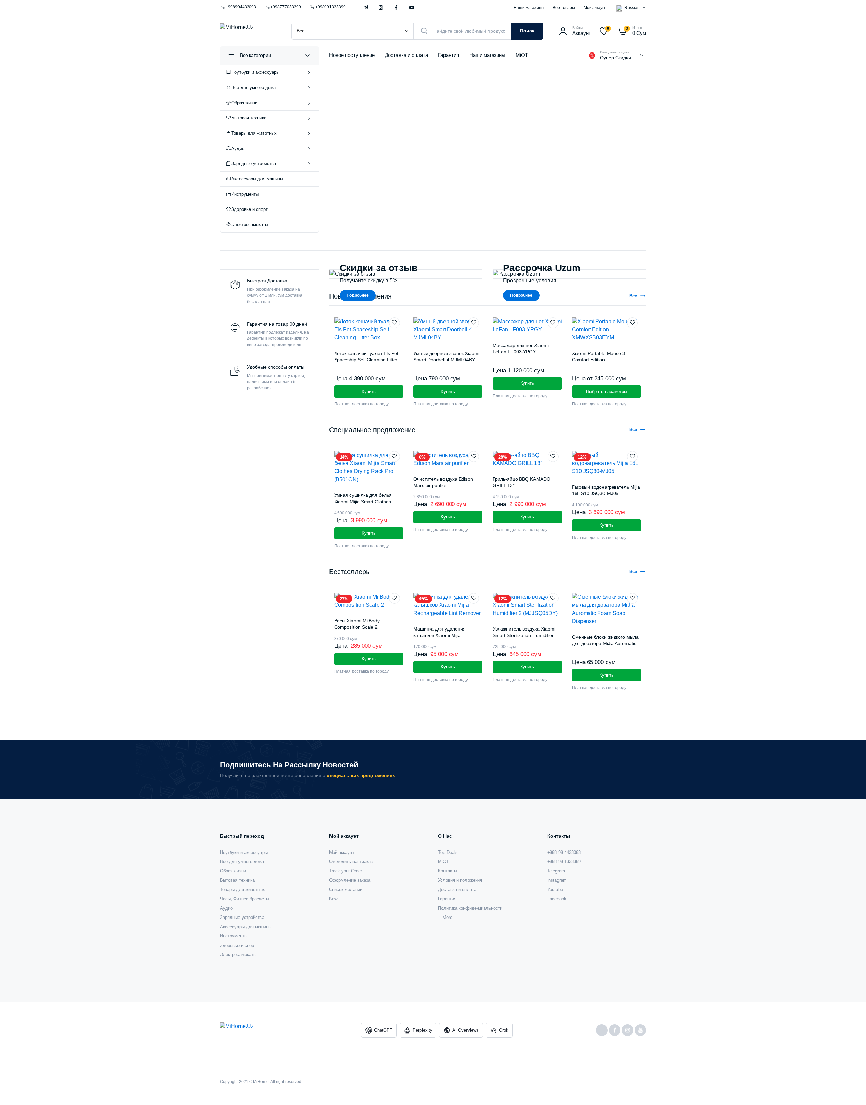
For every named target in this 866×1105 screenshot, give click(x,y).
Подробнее (358, 295)
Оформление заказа (350, 880)
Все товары (564, 7)
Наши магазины (529, 7)
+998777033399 (285, 7)
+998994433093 (241, 7)
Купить (369, 658)
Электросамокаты (249, 224)
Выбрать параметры (606, 391)
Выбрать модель (380, 191)
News (334, 898)
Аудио (237, 148)
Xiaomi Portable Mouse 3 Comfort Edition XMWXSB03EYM (598, 360)
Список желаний (346, 889)
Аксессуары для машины (257, 178)
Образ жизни (244, 102)
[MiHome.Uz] (249, 31)
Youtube (555, 889)
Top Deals (448, 852)
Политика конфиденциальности (470, 908)
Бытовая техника (248, 117)
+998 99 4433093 (564, 852)
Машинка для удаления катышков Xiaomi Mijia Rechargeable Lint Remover (443, 635)
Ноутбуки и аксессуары (255, 72)
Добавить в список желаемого (397, 322)
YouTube (411, 8)
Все (633, 296)
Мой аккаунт (595, 7)
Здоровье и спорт (249, 209)
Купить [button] (369, 391)
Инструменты (245, 194)
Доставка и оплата (406, 55)
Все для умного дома (253, 87)
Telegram (366, 6)
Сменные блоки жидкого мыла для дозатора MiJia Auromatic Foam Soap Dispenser (605, 643)
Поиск (527, 31)
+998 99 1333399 (564, 861)
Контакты (447, 871)
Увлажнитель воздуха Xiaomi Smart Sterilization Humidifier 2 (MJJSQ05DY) (525, 635)
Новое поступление (352, 55)
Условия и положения (460, 880)
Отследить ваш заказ (351, 861)
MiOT (522, 55)
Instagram (380, 8)
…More (445, 917)
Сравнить (401, 335)
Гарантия (448, 55)
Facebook (396, 8)
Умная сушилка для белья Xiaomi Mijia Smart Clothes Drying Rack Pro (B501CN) (363, 501)
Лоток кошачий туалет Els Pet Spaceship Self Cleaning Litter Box (366, 360)
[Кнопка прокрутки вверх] (850, 1089)
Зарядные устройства (253, 163)
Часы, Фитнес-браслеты (244, 898)
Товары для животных (253, 133)
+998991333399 (330, 7)
